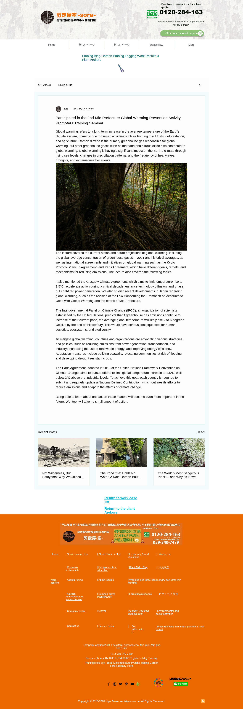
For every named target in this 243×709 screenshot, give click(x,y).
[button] (200, 84)
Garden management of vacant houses (74, 596)
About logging (106, 579)
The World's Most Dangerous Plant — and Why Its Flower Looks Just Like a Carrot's (178, 475)
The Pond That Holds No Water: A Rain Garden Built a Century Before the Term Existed (120, 475)
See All (201, 431)
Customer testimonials (72, 568)
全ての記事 (44, 84)
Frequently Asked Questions (138, 555)
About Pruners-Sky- (110, 554)
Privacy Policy (106, 626)
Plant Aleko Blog (138, 567)
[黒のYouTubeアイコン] (132, 684)
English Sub (65, 84)
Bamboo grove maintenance (106, 595)
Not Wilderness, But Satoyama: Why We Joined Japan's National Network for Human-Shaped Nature (62, 475)
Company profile (76, 610)
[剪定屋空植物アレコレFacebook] (109, 684)
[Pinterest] (126, 684)
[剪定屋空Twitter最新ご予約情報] (120, 684)
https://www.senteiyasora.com (123, 701)
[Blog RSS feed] (203, 701)
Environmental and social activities (167, 612)
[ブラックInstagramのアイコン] (115, 684)
